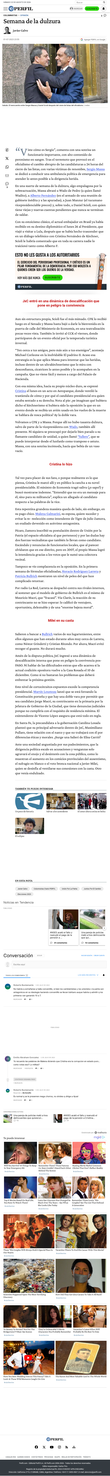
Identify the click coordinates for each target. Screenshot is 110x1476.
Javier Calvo (20, 30)
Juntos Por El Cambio (92, 889)
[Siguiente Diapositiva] (104, 928)
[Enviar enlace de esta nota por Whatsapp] (7, 167)
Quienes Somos (23, 1457)
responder (17, 999)
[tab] (16, 975)
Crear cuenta (99, 955)
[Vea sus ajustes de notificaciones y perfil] (103, 8)
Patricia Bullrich (26, 576)
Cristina (20, 391)
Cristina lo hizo (60, 464)
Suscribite (92, 9)
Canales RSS (11, 1457)
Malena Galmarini (47, 514)
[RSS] (66, 1447)
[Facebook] (36, 1447)
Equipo (57, 1457)
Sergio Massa (96, 169)
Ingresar (78, 9)
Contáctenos (37, 1457)
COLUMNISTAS (10, 15)
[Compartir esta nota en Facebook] (7, 149)
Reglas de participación (71, 1457)
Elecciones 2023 (24, 894)
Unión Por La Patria (69, 889)
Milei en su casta (61, 621)
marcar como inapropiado (99, 1001)
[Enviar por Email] (7, 175)
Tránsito (87, 1457)
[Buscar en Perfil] (104, 2)
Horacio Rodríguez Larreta (80, 571)
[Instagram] (59, 1447)
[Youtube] (51, 1447)
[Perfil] (55, 1440)
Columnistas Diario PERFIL (44, 889)
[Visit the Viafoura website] (100, 1132)
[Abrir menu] (5, 8)
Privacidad (48, 1457)
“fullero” (83, 436)
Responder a (22, 1093)
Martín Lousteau (44, 691)
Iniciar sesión (86, 955)
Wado (73, 427)
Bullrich (47, 634)
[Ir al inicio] (20, 8)
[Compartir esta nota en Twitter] (7, 158)
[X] (44, 1447)
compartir (89, 999)
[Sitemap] (73, 1447)
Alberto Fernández (43, 195)
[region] (55, 1044)
